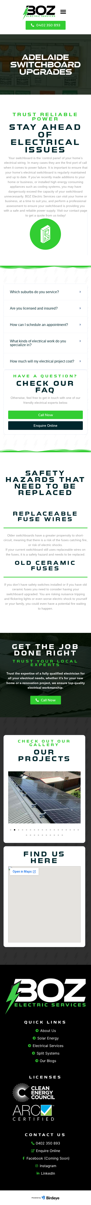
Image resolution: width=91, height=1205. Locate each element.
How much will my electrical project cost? (42, 361)
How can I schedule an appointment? (39, 325)
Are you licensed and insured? (34, 308)
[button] (63, 11)
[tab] (45, 292)
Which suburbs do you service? (34, 292)
